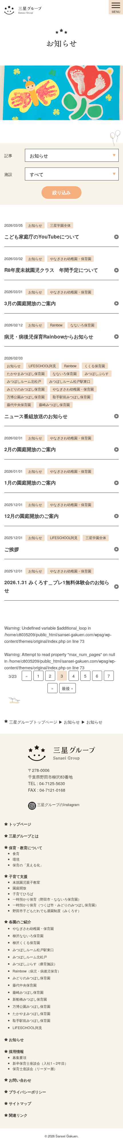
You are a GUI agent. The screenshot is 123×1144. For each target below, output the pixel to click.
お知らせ (35, 225)
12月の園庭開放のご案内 (31, 515)
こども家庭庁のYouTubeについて (41, 236)
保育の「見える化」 (28, 864)
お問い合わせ (20, 1080)
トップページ (20, 824)
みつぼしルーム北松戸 (24, 381)
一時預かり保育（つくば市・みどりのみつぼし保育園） (55, 904)
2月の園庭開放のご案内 (30, 449)
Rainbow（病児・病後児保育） (37, 970)
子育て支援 (18, 876)
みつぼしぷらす (97, 373)
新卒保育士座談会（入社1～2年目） (40, 1063)
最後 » (67, 688)
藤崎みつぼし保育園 (54, 404)
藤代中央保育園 (19, 404)
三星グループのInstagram (58, 804)
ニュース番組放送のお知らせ (36, 416)
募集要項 (19, 1057)
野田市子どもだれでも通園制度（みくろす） (47, 910)
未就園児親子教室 (26, 882)
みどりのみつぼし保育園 (26, 389)
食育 (16, 853)
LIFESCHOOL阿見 (42, 366)
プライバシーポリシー (27, 1092)
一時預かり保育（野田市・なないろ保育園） (47, 899)
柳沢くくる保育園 (26, 942)
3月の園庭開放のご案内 (30, 303)
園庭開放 (19, 887)
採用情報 (16, 1051)
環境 (16, 859)
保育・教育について (25, 847)
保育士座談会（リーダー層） (35, 1068)
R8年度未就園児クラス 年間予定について (51, 269)
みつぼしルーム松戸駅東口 (69, 381)
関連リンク (18, 1115)
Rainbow (56, 325)
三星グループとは (24, 836)
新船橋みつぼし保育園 (30, 999)
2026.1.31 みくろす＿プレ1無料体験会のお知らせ (56, 586)
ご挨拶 (11, 549)
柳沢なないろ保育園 (28, 935)
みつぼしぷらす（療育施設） (35, 963)
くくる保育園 (94, 366)
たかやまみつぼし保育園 (26, 373)
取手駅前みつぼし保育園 (71, 397)
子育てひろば (23, 893)
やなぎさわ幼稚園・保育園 (70, 258)
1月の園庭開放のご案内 (30, 482)
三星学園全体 (60, 225)
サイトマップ (20, 1103)
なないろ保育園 (82, 325)
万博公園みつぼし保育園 (26, 397)
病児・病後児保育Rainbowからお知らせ (48, 336)
